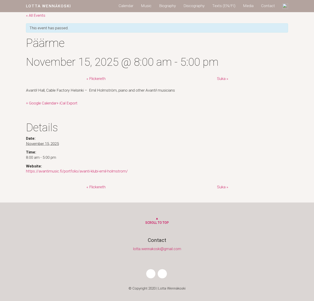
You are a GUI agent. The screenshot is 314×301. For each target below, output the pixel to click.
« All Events (35, 15)
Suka (222, 78)
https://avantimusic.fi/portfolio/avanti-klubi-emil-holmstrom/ (77, 171)
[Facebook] (150, 273)
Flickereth (96, 78)
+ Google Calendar (41, 103)
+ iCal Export (67, 103)
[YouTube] (162, 273)
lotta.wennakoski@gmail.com (157, 249)
